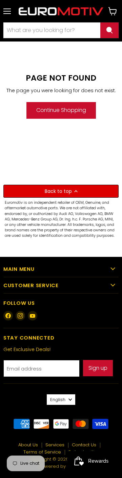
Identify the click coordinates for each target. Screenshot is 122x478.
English (57, 399)
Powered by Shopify (61, 466)
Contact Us (84, 445)
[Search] (109, 30)
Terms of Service (42, 452)
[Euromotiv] (61, 11)
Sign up (97, 368)
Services (54, 445)
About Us (28, 445)
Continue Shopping (61, 110)
